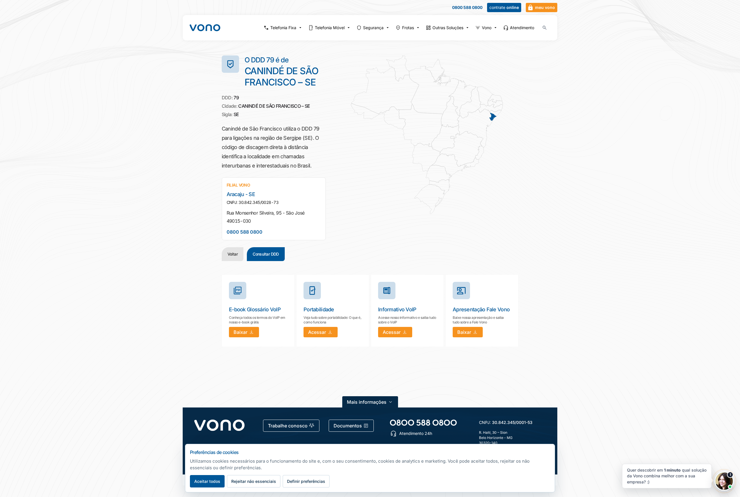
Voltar (232, 254)
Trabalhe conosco (288, 426)
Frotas (408, 27)
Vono (486, 27)
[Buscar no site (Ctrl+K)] (544, 27)
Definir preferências (306, 481)
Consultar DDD (266, 254)
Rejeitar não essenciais (253, 481)
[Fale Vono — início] (205, 27)
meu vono (545, 7)
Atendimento (522, 27)
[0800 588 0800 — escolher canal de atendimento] (423, 423)
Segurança (373, 27)
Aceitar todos (207, 481)
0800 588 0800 (467, 7)
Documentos (348, 426)
